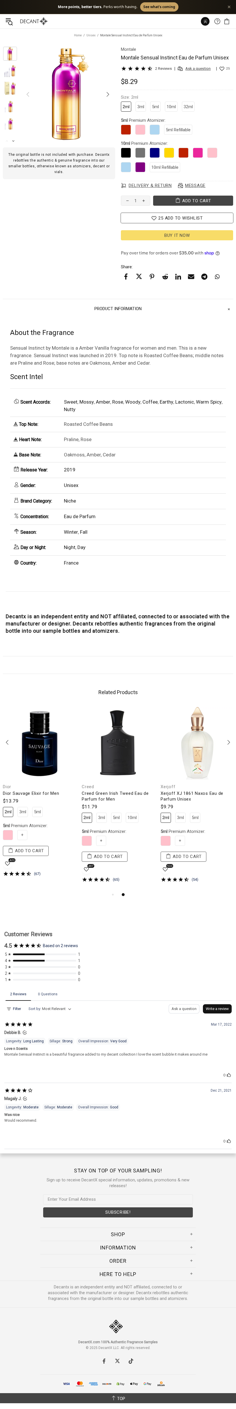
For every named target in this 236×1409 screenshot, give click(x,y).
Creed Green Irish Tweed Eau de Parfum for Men (115, 796)
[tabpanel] (39, 795)
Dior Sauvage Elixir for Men (31, 793)
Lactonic (184, 402)
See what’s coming (170, 6)
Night (69, 547)
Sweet (70, 402)
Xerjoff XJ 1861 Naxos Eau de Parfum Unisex (192, 796)
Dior (7, 786)
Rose (117, 402)
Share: (127, 266)
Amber (103, 402)
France (71, 563)
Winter (71, 532)
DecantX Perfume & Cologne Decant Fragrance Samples (22, 21)
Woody (132, 402)
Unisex (91, 35)
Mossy (86, 402)
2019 (69, 470)
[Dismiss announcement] (229, 7)
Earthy (166, 402)
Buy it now (177, 235)
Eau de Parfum (80, 516)
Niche (70, 501)
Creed (88, 786)
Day (81, 547)
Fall (83, 532)
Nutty (69, 409)
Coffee (150, 402)
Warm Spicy (209, 402)
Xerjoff (168, 786)
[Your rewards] (205, 21)
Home (78, 35)
